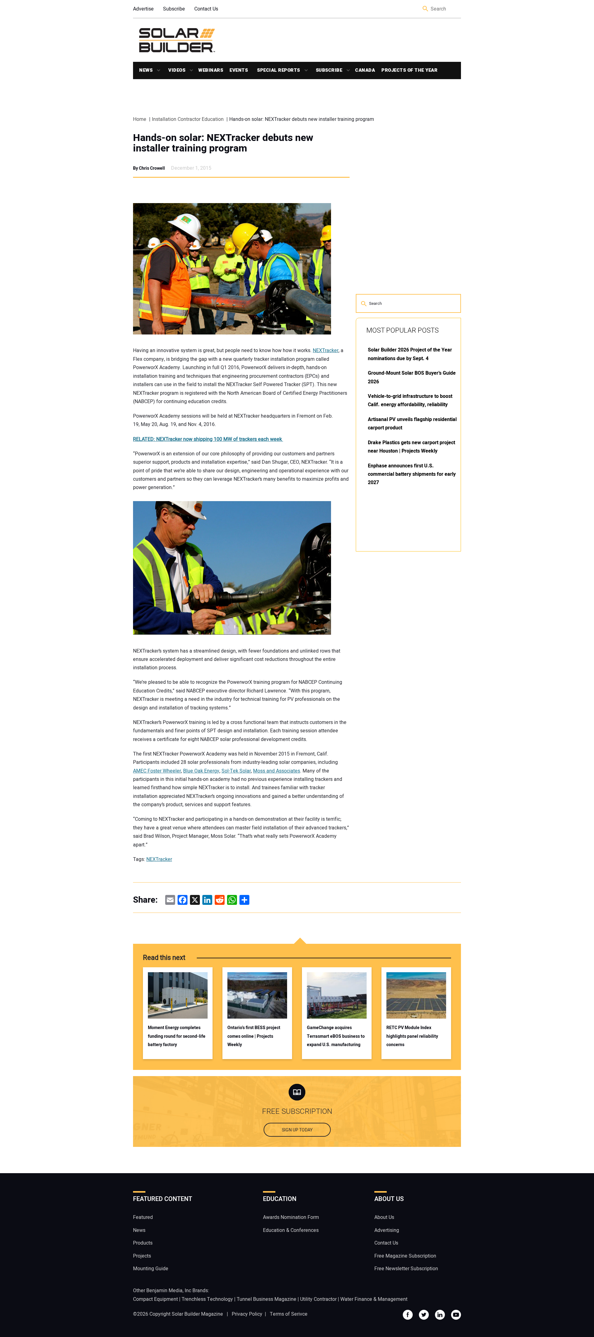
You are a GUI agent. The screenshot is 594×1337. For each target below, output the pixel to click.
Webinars (210, 70)
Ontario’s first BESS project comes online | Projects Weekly (253, 1036)
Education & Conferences (291, 1230)
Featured (143, 1217)
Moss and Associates (276, 771)
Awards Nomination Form (291, 1217)
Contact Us (206, 9)
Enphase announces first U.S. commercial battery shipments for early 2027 (412, 474)
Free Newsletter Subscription (406, 1268)
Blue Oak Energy (201, 771)
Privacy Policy (247, 1314)
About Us (384, 1217)
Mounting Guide (150, 1268)
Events (239, 70)
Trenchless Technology (207, 1299)
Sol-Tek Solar (236, 771)
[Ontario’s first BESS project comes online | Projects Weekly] (257, 995)
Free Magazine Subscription (405, 1256)
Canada (365, 70)
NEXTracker (325, 350)
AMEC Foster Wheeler (157, 771)
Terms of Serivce (289, 1314)
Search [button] (426, 9)
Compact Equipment (155, 1299)
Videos (176, 70)
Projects (142, 1256)
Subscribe (174, 9)
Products (143, 1243)
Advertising (386, 1230)
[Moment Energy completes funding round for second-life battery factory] (178, 995)
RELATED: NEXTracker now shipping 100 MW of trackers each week (208, 439)
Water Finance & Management (373, 1299)
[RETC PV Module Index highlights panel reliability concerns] (416, 995)
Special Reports (278, 70)
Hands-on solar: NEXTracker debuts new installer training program (223, 143)
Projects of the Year (409, 70)
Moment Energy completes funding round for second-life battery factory (176, 1036)
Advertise (143, 9)
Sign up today (297, 1130)
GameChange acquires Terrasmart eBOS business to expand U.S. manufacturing (336, 1036)
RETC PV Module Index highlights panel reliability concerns (412, 1036)
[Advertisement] (402, 649)
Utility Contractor (318, 1299)
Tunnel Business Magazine (266, 1299)
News (146, 70)
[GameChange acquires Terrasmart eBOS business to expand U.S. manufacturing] (337, 995)
